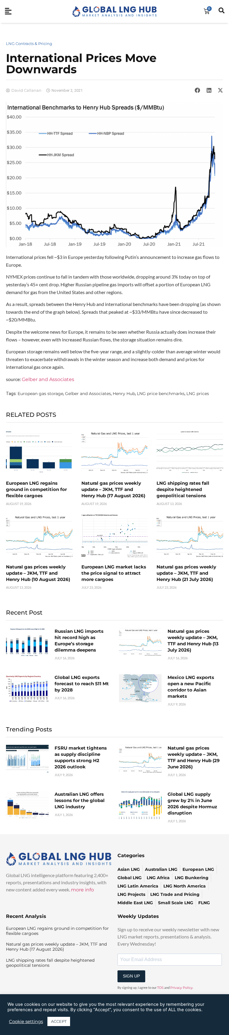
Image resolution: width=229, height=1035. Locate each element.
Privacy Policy (181, 988)
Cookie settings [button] (26, 1021)
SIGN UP (131, 976)
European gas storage (40, 393)
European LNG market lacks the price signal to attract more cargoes (113, 573)
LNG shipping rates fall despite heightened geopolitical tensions (183, 489)
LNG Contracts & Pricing (29, 43)
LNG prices (197, 393)
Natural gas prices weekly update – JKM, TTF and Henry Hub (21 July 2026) (186, 573)
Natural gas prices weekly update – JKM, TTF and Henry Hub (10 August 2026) (38, 573)
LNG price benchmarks (161, 393)
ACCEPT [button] (58, 1021)
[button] (197, 90)
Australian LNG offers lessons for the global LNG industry (80, 800)
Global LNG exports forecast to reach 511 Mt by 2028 (82, 684)
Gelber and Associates (48, 379)
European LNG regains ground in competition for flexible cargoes (36, 489)
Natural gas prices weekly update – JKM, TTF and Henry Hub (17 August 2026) (113, 489)
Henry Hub (124, 393)
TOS (160, 988)
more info (82, 890)
